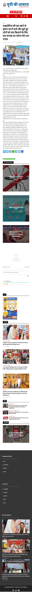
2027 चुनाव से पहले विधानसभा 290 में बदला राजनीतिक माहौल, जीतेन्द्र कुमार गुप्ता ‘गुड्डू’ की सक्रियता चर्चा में (15, 368)
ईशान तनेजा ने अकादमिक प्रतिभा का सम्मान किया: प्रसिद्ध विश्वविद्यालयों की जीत (18, 413)
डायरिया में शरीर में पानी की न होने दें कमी (16, 208)
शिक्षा (14, 404)
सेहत (3, 23)
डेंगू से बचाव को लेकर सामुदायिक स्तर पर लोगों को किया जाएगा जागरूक (16, 178)
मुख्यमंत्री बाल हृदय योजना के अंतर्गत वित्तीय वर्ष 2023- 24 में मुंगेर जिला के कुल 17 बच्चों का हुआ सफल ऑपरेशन (16, 234)
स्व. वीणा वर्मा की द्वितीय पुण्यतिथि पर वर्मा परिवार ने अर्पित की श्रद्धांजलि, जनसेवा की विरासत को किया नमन (16, 435)
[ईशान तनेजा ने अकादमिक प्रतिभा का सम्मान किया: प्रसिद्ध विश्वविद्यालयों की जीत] (5, 412)
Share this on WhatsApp (10, 159)
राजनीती (8, 340)
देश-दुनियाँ (10, 404)
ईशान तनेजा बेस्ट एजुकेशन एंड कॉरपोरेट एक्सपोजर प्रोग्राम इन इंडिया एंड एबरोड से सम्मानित (18, 418)
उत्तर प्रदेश (4, 340)
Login (27, 267)
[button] (7, 16)
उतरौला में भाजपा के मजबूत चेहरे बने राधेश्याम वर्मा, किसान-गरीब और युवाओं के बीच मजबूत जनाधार (15, 343)
